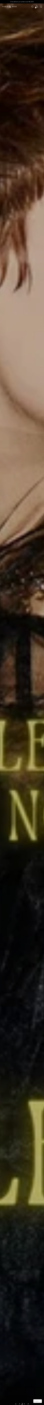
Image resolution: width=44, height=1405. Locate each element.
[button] (37, 1401)
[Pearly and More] (9, 6)
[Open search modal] (32, 7)
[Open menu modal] (41, 7)
